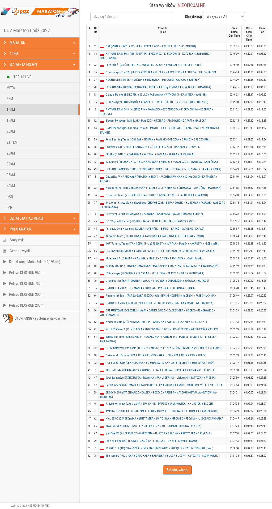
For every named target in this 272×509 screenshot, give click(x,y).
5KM (10, 99)
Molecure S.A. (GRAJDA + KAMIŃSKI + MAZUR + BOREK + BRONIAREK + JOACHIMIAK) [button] (154, 258)
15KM (11, 120)
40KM (11, 186)
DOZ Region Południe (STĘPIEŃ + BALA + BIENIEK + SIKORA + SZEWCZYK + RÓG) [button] (150, 221)
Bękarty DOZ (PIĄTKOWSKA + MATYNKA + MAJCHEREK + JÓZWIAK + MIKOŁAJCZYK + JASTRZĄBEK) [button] (162, 265)
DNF (9, 208)
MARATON (17, 43)
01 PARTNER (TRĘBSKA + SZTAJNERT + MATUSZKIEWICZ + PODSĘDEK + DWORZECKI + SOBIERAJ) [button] (159, 448)
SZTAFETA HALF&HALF (26, 218)
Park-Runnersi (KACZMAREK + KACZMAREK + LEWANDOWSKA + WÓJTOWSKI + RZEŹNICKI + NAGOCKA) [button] (164, 385)
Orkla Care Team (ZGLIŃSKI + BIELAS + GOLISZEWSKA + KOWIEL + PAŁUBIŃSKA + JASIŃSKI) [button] (157, 195)
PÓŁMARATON (20, 229)
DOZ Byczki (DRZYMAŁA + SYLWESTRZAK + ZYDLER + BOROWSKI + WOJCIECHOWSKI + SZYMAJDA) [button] (160, 251)
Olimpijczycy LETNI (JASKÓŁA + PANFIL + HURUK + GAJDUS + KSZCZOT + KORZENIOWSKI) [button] (157, 102)
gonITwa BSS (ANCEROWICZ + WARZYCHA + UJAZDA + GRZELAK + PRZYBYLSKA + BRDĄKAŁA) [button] (159, 433)
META (11, 88)
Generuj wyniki (20, 251)
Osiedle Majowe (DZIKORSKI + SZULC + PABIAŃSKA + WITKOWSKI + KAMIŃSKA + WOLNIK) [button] (156, 94)
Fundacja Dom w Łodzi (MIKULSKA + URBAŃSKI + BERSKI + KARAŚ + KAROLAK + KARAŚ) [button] (155, 228)
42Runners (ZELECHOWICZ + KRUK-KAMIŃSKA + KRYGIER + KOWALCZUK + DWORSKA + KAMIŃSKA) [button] (162, 161)
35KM (11, 175)
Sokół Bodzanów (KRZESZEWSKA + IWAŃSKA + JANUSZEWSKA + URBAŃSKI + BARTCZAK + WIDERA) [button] (161, 377)
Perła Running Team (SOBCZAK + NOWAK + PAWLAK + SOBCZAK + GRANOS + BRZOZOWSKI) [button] (158, 139)
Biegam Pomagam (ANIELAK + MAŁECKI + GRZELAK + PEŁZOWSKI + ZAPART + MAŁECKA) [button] (156, 120)
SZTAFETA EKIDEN (23, 64)
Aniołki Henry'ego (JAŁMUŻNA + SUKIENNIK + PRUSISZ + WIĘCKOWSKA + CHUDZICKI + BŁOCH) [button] (159, 403)
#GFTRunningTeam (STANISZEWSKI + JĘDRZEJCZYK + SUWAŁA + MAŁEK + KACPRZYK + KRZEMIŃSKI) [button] (162, 243)
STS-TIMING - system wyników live (40, 318)
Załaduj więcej (177, 470)
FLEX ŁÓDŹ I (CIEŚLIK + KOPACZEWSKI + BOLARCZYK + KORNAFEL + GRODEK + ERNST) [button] (154, 64)
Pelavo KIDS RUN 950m (26, 273)
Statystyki (16, 240)
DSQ (10, 197)
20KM (11, 131)
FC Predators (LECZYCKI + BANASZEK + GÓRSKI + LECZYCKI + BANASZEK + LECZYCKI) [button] (154, 147)
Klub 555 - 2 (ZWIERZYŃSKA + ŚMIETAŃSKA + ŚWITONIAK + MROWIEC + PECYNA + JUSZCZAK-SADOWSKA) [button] (165, 418)
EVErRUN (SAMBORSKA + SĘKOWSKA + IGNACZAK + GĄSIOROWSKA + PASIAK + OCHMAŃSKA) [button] (158, 87)
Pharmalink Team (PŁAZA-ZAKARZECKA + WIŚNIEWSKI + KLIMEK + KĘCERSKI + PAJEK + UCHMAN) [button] (162, 295)
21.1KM (12, 142)
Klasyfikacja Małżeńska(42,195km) (34, 262)
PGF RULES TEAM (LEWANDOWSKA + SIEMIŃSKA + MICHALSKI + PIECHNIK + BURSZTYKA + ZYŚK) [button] (160, 362)
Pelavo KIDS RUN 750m (26, 283)
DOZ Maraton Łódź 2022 (27, 30)
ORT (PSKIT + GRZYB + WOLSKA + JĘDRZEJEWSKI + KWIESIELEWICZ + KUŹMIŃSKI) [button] (151, 46)
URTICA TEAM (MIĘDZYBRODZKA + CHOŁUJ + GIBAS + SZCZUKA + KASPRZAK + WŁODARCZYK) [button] (159, 303)
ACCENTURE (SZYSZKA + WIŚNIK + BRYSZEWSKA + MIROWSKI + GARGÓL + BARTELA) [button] (153, 79)
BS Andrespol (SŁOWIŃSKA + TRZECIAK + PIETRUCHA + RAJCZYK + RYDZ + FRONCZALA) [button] (155, 273)
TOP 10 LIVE (22, 77)
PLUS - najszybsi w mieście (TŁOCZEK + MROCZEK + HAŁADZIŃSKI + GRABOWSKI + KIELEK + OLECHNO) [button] (164, 348)
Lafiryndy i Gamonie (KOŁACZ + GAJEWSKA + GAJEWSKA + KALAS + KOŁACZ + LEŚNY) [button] (154, 213)
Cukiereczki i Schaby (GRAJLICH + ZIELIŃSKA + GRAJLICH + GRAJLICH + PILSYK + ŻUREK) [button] (156, 355)
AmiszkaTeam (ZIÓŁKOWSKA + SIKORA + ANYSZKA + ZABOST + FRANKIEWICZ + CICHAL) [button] (156, 321)
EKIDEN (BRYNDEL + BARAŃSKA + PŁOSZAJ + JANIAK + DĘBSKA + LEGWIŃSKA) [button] (150, 154)
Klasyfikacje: (191, 16)
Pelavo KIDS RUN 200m (26, 305)
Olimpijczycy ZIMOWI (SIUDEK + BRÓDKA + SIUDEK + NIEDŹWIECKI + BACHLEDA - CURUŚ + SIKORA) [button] (162, 72)
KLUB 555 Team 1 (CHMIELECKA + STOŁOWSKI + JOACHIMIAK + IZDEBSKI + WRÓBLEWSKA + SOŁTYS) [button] (162, 329)
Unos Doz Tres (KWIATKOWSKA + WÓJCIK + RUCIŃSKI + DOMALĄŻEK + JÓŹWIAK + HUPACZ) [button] (157, 280)
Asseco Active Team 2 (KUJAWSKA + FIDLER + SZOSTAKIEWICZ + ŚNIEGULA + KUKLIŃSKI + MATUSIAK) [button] (163, 187)
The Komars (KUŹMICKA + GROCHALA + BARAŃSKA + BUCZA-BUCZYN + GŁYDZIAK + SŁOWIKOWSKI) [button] (163, 455)
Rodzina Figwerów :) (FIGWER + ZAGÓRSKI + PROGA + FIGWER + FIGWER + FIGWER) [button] (152, 440)
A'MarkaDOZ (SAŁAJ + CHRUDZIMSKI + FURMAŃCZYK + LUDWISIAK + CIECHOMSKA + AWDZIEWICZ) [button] (162, 411)
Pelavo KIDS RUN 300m (26, 294)
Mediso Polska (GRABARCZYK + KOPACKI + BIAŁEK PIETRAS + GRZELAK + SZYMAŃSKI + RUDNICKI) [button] (161, 370)
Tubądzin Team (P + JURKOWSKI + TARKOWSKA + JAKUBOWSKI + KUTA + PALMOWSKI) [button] (155, 236)
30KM (11, 164)
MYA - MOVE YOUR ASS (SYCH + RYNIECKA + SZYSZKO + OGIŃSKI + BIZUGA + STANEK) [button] (153, 426)
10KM (13, 54)
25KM (11, 153)
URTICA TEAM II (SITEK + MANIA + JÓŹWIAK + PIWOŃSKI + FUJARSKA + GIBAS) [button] (150, 288)
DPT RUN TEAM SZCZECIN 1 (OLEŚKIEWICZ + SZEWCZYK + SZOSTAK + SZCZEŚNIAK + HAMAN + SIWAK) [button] (163, 169)
